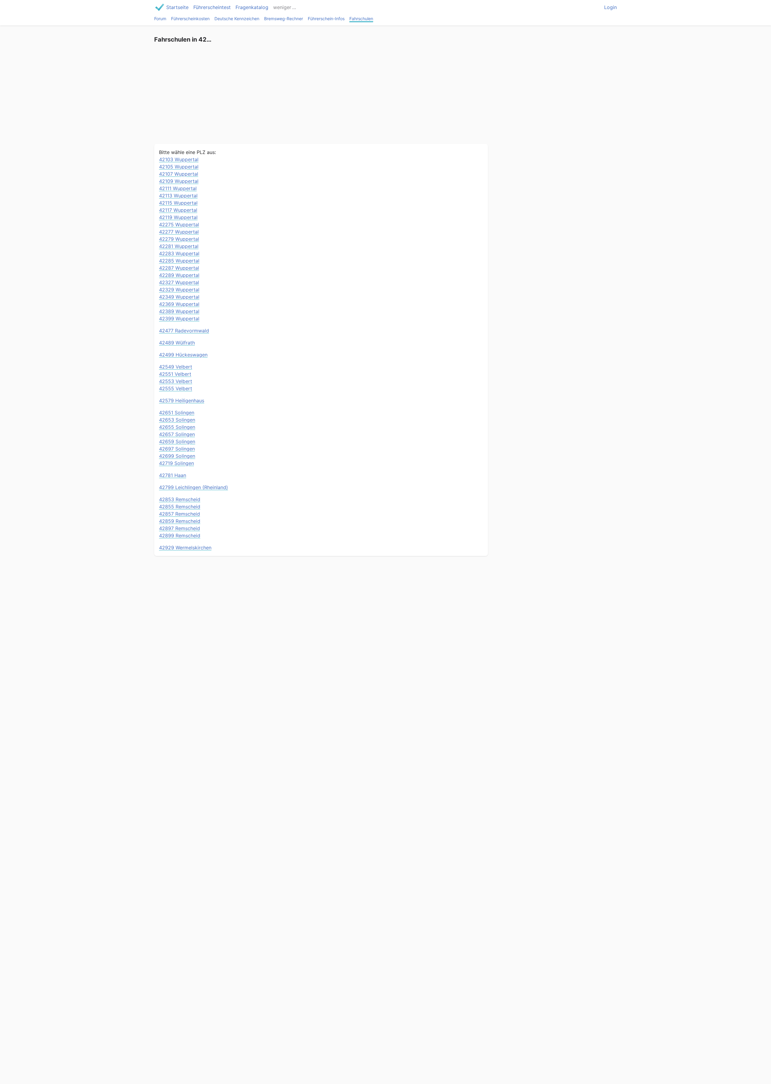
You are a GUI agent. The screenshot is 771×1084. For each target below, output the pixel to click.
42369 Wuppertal (179, 304)
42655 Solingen (177, 427)
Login (610, 7)
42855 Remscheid (179, 507)
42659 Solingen (177, 441)
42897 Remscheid (179, 528)
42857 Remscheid (179, 514)
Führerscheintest (212, 7)
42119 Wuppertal (178, 217)
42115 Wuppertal (178, 203)
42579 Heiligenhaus (181, 400)
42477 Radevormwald (184, 331)
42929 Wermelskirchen (185, 548)
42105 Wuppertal (178, 167)
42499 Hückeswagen (183, 355)
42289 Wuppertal (179, 275)
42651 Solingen (176, 413)
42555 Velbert (175, 388)
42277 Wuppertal (179, 232)
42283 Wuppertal (179, 253)
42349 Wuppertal (179, 297)
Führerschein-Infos (326, 18)
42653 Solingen (177, 420)
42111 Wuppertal (178, 188)
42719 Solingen (176, 463)
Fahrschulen (361, 18)
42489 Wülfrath (177, 343)
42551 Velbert (175, 374)
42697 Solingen (177, 449)
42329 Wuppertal (179, 290)
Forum (160, 18)
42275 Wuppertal (179, 225)
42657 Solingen (177, 434)
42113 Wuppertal (178, 196)
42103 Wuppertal (178, 159)
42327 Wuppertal (179, 282)
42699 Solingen (177, 456)
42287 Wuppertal (179, 268)
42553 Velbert (175, 381)
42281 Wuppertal (178, 246)
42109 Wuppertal (178, 181)
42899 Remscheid (179, 536)
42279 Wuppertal (179, 239)
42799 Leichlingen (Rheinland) (193, 487)
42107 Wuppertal (178, 174)
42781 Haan (172, 475)
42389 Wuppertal (179, 311)
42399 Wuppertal (179, 319)
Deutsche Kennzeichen (236, 18)
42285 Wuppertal (179, 261)
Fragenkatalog (252, 7)
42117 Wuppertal (178, 210)
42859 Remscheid (179, 521)
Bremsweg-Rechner (283, 18)
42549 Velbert (175, 367)
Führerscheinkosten (190, 18)
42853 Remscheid (179, 499)
